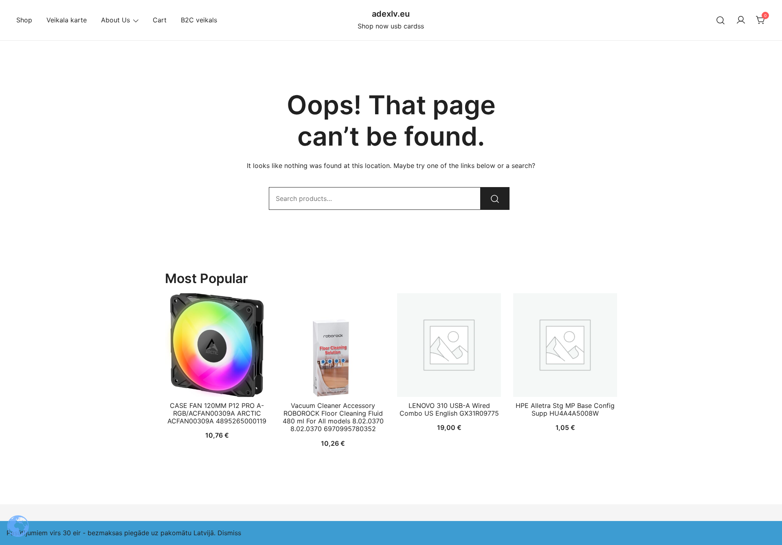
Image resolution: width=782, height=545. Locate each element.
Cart (160, 20)
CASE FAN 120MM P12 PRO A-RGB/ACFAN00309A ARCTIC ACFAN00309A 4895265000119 (216, 413)
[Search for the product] (495, 198)
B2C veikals (199, 20)
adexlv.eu (391, 14)
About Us (115, 20)
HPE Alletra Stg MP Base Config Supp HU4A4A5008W (565, 409)
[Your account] (741, 20)
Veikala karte (66, 20)
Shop (24, 20)
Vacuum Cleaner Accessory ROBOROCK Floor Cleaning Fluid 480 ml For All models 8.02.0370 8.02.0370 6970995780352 (333, 417)
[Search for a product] (721, 20)
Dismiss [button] (229, 533)
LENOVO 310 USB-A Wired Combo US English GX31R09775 (449, 409)
